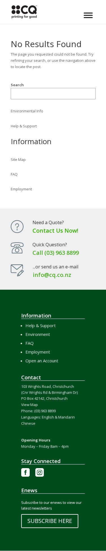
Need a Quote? (48, 222)
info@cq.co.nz (52, 275)
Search (17, 84)
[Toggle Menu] (88, 15)
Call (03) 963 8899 (56, 252)
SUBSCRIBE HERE (49, 521)
